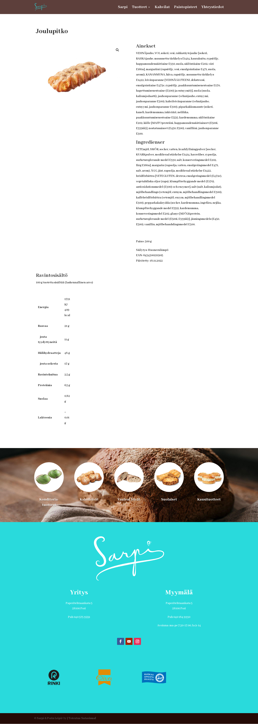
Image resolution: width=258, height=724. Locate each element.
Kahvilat (162, 7)
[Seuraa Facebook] (120, 641)
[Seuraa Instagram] (137, 641)
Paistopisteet (185, 7)
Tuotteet (139, 7)
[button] (117, 50)
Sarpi (123, 7)
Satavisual (88, 718)
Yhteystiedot (212, 7)
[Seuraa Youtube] (129, 641)
